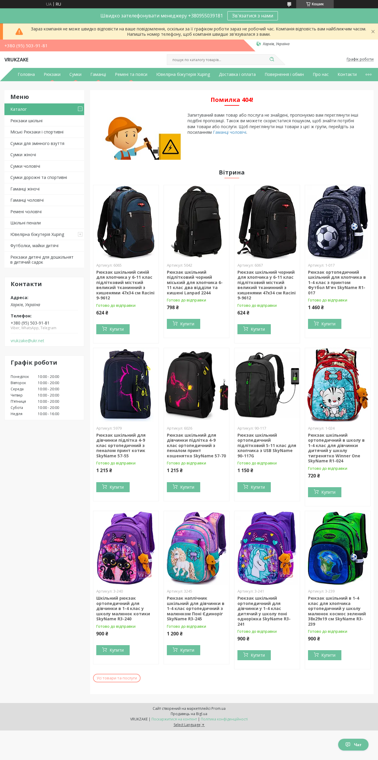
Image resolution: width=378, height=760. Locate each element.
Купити (117, 329)
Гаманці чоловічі (27, 200)
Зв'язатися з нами (252, 15)
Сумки (75, 74)
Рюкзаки (52, 74)
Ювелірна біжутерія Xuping (183, 74)
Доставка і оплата (237, 74)
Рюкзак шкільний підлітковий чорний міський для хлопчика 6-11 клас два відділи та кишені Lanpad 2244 (195, 282)
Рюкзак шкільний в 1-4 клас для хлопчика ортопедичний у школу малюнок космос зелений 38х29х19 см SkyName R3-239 (337, 611)
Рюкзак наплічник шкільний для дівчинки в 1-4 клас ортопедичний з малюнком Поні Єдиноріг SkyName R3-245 (195, 608)
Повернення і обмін (284, 74)
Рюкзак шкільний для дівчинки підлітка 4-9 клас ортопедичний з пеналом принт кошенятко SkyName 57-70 (196, 445)
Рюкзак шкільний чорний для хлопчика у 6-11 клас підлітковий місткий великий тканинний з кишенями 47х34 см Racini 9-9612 (266, 285)
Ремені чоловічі (26, 211)
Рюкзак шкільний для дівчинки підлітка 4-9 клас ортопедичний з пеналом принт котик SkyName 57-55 (121, 445)
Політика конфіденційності (224, 719)
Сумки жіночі (23, 154)
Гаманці (98, 74)
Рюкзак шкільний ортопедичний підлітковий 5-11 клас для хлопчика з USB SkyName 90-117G (266, 445)
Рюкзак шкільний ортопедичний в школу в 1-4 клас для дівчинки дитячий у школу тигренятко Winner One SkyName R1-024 (336, 448)
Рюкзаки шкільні (26, 120)
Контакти (347, 74)
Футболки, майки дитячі (34, 245)
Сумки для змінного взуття (37, 143)
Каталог (18, 109)
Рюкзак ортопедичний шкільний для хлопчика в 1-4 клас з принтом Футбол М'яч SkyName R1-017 (337, 282)
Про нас (321, 74)
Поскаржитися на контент (174, 719)
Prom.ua (218, 708)
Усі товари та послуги (117, 678)
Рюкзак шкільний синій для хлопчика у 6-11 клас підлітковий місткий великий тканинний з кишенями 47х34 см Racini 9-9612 (125, 285)
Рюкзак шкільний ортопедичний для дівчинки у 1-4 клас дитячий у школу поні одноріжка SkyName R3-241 (264, 611)
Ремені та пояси (131, 74)
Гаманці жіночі (25, 189)
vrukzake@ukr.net (27, 340)
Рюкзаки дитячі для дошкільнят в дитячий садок (42, 259)
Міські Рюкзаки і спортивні (36, 132)
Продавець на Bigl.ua (189, 713)
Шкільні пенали (25, 223)
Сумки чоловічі (25, 166)
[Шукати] (272, 59)
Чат (357, 744)
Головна (26, 74)
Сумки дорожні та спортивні (38, 177)
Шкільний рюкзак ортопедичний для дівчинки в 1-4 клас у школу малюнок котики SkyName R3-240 (123, 608)
